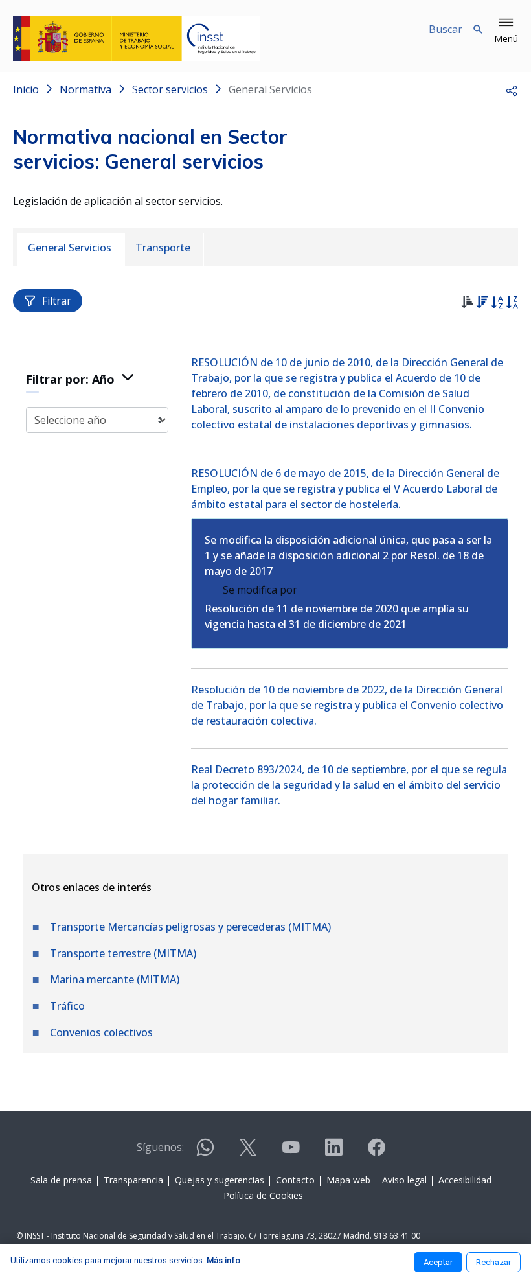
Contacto (295, 1180)
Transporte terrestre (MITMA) (123, 953)
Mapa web (348, 1180)
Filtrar (56, 301)
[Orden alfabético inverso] (512, 304)
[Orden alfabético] (497, 304)
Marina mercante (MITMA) (114, 979)
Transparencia (133, 1180)
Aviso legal (404, 1180)
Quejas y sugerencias (219, 1180)
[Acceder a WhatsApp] (205, 1152)
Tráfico (67, 1006)
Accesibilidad (464, 1180)
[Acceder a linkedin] (333, 1152)
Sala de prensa (61, 1180)
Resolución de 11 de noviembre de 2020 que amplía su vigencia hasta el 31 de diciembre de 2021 (337, 616)
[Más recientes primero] (482, 304)
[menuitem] (70, 249)
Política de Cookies (263, 1195)
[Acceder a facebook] (376, 1152)
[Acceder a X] (248, 1152)
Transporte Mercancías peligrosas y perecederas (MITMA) (190, 927)
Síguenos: (160, 1147)
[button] (506, 31)
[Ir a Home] (136, 38)
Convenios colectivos (101, 1032)
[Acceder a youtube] (290, 1152)
